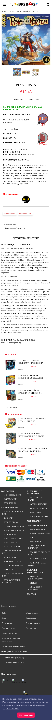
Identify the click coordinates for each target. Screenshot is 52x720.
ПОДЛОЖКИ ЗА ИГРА (39, 516)
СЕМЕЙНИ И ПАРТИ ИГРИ (32, 11)
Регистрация (7, 623)
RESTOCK (31, 594)
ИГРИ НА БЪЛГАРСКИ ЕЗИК (12, 513)
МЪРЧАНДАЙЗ (34, 521)
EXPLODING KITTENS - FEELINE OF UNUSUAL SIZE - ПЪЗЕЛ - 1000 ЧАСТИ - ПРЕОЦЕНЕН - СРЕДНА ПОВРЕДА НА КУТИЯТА (31, 377)
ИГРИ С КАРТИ (10, 543)
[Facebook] (5, 667)
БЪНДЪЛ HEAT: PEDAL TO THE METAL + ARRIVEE (32, 420)
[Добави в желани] (46, 194)
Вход (4, 618)
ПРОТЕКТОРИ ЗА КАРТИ (36, 499)
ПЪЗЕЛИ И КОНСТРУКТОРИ (35, 571)
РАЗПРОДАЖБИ (10, 499)
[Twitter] (10, 667)
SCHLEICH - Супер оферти (37, 564)
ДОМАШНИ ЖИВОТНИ (40, 533)
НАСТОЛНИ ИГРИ (14, 11)
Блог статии (31, 628)
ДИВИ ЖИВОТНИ (37, 529)
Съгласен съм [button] (26, 715)
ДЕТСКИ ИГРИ (10, 557)
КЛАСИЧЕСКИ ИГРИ (12, 561)
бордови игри (9, 213)
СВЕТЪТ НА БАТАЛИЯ (13, 565)
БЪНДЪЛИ (8, 518)
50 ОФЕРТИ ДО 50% (12, 495)
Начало (4, 11)
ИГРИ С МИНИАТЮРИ (13, 538)
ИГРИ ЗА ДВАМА (11, 522)
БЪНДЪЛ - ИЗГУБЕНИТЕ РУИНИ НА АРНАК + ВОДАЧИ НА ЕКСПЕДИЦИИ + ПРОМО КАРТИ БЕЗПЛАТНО (32, 450)
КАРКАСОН (9, 569)
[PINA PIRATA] (26, 64)
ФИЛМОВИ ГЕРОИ (38, 559)
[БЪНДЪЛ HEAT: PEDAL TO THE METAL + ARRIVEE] (10, 423)
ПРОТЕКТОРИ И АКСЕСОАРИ (34, 492)
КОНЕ (32, 537)
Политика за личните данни (13, 646)
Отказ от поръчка (33, 623)
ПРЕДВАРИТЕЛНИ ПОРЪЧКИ (11, 581)
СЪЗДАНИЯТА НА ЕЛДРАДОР (36, 547)
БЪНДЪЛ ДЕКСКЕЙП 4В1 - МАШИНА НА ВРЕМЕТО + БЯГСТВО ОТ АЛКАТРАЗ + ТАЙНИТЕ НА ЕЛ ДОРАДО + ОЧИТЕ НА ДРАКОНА (30, 392)
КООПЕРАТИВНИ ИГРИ (14, 530)
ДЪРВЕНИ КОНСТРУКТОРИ (35, 577)
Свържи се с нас (8, 628)
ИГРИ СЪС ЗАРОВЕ (12, 547)
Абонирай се (12, 407)
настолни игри (25, 213)
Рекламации (31, 618)
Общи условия (32, 613)
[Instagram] (16, 667)
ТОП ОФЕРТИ (7, 491)
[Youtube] (21, 667)
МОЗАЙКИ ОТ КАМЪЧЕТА (35, 588)
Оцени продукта (10, 224)
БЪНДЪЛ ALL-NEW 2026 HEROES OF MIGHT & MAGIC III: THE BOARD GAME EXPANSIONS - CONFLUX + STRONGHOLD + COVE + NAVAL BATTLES (32, 435)
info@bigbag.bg (17, 658)
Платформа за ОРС (9, 633)
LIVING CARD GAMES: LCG (13, 575)
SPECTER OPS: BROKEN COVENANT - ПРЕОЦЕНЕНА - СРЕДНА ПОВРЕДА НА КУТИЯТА (31, 362)
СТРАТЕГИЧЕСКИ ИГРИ (14, 526)
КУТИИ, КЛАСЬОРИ (38, 508)
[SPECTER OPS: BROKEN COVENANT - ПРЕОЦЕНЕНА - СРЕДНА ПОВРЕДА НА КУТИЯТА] (10, 365)
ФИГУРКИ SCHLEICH (37, 526)
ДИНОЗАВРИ (35, 542)
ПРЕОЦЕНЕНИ (10, 503)
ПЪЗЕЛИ (33, 583)
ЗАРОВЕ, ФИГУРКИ (38, 504)
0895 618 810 (18, 662)
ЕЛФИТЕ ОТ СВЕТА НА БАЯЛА (39, 553)
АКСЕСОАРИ (35, 512)
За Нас (4, 613)
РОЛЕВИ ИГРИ (10, 534)
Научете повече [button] (11, 708)
